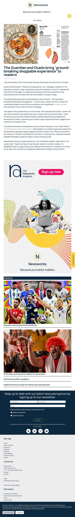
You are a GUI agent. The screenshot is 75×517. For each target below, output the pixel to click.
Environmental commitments (13, 496)
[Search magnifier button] (69, 16)
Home (6, 443)
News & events (8, 445)
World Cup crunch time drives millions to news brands (24, 374)
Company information (11, 494)
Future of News (9, 455)
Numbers (7, 449)
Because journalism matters (37, 11)
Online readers (60, 104)
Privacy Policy (8, 500)
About (6, 457)
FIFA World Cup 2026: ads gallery (16, 379)
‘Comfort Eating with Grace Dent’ (18, 129)
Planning (6, 451)
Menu (39, 20)
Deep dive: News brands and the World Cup (20, 325)
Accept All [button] (20, 512)
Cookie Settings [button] (8, 512)
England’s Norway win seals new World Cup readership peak (26, 385)
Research (7, 447)
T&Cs (5, 498)
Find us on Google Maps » (12, 485)
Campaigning (8, 453)
